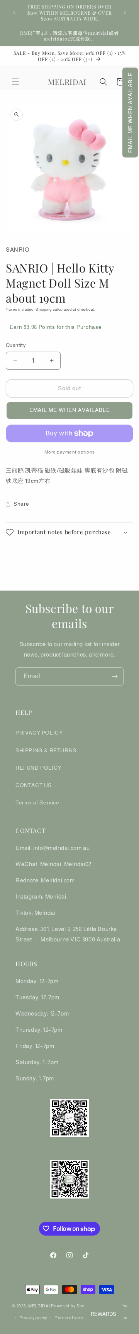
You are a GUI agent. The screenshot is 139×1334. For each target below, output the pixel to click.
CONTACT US (33, 785)
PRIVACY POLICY (39, 733)
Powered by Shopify (71, 1306)
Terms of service (72, 1317)
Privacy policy (33, 1317)
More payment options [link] (69, 452)
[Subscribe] (114, 676)
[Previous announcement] (14, 12)
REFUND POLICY (38, 768)
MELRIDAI (39, 1306)
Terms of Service (37, 802)
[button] (130, 112)
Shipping (44, 309)
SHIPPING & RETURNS (45, 750)
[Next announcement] (124, 12)
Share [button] (21, 504)
